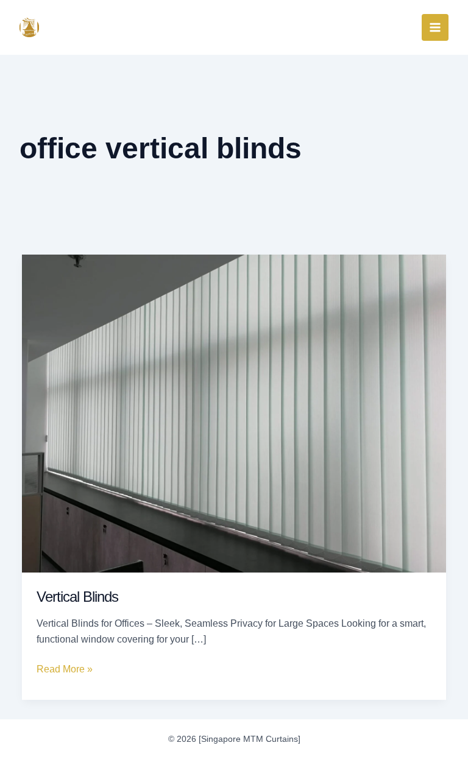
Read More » (65, 667)
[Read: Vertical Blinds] (234, 412)
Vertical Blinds (77, 596)
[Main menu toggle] (435, 27)
